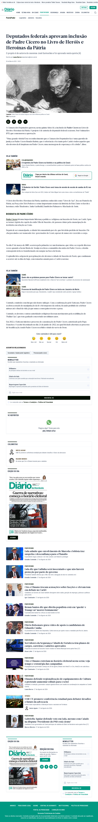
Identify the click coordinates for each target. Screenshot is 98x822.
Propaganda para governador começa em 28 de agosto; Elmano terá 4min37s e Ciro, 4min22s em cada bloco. (57, 666)
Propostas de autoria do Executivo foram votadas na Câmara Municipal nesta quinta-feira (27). (52, 649)
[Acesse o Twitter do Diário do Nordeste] (51, 767)
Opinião (27, 696)
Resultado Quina (80, 2)
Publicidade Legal (24, 806)
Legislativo (22, 18)
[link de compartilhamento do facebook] (14, 122)
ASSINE (93, 7)
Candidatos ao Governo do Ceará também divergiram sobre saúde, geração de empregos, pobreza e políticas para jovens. (57, 594)
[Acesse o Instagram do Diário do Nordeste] (42, 767)
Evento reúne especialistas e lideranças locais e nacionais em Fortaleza (46, 704)
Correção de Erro (58, 810)
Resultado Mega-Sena (68, 2)
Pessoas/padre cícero (40, 353)
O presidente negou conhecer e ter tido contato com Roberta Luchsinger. (46, 557)
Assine (35, 806)
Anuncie (13, 806)
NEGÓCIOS (70, 12)
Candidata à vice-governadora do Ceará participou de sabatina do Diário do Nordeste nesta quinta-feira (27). (57, 724)
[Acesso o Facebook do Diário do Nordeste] (46, 767)
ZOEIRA (77, 12)
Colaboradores (27, 160)
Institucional (64, 806)
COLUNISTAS (85, 12)
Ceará (24, 275)
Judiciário (31, 18)
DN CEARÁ (35, 12)
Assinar (13, 538)
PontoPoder (10, 18)
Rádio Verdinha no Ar (9, 2)
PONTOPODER (44, 12)
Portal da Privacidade (41, 810)
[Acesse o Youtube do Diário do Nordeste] (56, 767)
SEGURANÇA (54, 12)
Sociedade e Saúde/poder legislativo (19, 353)
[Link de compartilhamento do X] (20, 122)
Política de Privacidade (45, 402)
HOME (18, 12)
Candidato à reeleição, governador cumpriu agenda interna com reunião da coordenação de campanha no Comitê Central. (58, 685)
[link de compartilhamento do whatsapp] (8, 122)
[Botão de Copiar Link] (25, 122)
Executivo (39, 18)
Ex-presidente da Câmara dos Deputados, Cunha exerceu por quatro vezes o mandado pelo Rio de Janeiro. (56, 631)
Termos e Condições (30, 402)
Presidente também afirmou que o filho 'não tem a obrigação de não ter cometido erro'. (50, 575)
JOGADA (62, 12)
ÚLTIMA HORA (26, 12)
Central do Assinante (48, 806)
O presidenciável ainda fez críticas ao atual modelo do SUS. (42, 613)
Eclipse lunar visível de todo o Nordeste (28, 2)
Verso (24, 185)
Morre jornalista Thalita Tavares (51, 2)
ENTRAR (84, 7)
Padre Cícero (11, 219)
